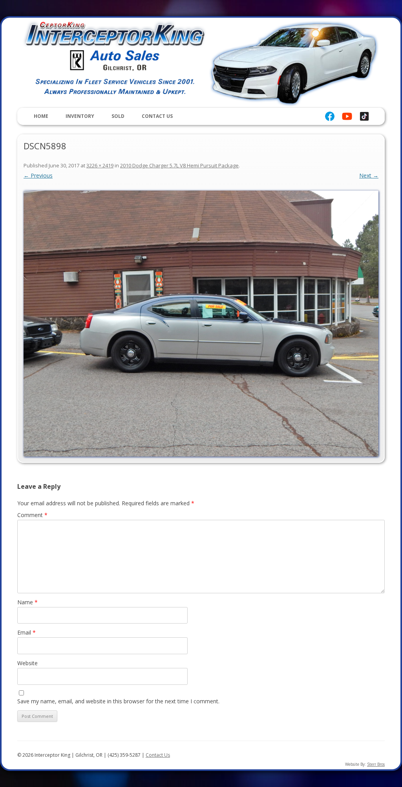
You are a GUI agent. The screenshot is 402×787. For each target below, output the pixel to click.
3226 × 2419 (99, 165)
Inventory (80, 116)
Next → (368, 175)
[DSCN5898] (201, 324)
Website (27, 663)
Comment (32, 515)
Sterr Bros (376, 764)
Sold (117, 116)
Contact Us (157, 116)
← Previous (38, 175)
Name (27, 602)
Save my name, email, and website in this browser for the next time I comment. (118, 701)
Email (26, 632)
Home (41, 116)
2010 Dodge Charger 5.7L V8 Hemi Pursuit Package (179, 165)
